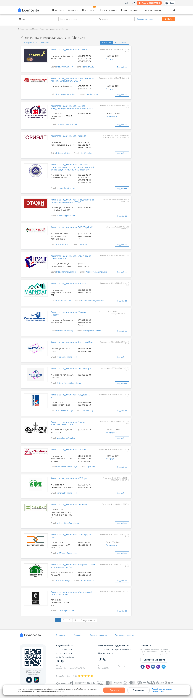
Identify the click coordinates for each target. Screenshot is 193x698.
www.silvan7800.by (64, 330)
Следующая (86, 620)
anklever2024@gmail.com (68, 523)
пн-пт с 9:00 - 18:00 (88, 580)
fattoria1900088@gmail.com (69, 383)
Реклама (77, 635)
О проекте (60, 635)
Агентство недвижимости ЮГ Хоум (69, 478)
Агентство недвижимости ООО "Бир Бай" (72, 227)
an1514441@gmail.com (67, 553)
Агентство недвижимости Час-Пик (68, 449)
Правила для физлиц (124, 635)
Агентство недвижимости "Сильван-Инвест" (69, 313)
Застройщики (121, 42)
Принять (114, 690)
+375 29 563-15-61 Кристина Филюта (114, 650)
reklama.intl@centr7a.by (67, 124)
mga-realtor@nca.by (66, 188)
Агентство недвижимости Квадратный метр (70, 396)
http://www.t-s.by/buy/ (66, 94)
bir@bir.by (82, 244)
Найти (170, 19)
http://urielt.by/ (63, 153)
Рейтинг (45, 42)
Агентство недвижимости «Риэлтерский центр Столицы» (71, 593)
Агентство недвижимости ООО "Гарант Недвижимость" (71, 257)
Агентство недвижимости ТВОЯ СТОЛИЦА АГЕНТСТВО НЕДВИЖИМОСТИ (72, 79)
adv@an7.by (88, 67)
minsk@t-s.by (92, 94)
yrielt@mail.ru (86, 153)
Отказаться (138, 690)
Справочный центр (154, 659)
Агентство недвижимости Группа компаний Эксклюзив (68, 423)
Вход (172, 3)
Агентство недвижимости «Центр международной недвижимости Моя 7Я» (72, 107)
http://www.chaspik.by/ (66, 466)
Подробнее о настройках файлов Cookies (162, 690)
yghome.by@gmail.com (67, 493)
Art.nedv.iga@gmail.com (96, 272)
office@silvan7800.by (92, 330)
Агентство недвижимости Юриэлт (68, 135)
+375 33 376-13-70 (64, 653)
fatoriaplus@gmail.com (67, 357)
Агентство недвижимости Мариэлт (69, 283)
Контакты (146, 645)
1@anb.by (91, 466)
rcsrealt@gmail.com (65, 610)
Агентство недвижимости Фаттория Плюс (72, 342)
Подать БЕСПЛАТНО (151, 3)
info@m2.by (88, 410)
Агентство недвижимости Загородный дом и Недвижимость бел (73, 566)
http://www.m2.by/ (64, 410)
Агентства (106, 42)
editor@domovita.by (65, 657)
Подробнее (122, 67)
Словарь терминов (98, 635)
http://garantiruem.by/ (66, 272)
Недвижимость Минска (29, 29)
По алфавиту (28, 42)
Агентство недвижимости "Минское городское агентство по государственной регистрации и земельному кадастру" (72, 167)
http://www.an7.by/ (64, 67)
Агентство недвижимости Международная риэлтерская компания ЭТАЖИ (73, 201)
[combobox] (37, 19)
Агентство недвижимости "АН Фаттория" (72, 368)
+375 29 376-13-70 (64, 650)
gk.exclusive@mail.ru (66, 438)
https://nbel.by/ (63, 580)
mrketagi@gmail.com (66, 215)
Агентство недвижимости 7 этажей (69, 49)
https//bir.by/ (62, 244)
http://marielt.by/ (63, 300)
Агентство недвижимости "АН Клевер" (70, 504)
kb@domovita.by (105, 653)
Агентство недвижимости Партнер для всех (71, 536)
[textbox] (19, 19)
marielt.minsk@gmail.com (92, 300)
